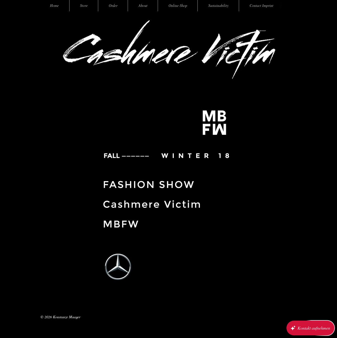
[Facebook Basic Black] (280, 5)
